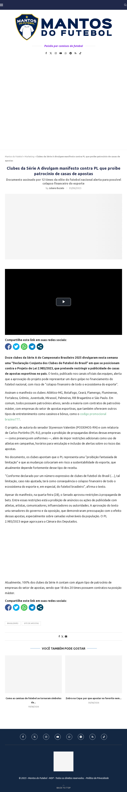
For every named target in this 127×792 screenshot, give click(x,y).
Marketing (29, 156)
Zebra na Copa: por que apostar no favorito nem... (94, 698)
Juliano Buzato (56, 188)
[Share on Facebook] (59, 636)
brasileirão (12, 623)
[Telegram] (70, 53)
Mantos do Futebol (14, 156)
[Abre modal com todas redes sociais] (40, 346)
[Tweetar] (16, 346)
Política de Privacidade (97, 778)
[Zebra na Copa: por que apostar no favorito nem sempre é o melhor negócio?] (93, 674)
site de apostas (31, 623)
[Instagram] (56, 53)
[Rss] (75, 53)
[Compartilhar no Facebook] (8, 346)
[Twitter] (51, 53)
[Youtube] (61, 53)
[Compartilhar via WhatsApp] (24, 346)
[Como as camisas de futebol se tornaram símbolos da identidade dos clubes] (33, 674)
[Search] (125, 5)
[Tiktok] (80, 53)
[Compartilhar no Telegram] (32, 346)
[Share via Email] (66, 636)
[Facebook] (46, 53)
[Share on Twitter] (62, 636)
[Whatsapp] (66, 53)
